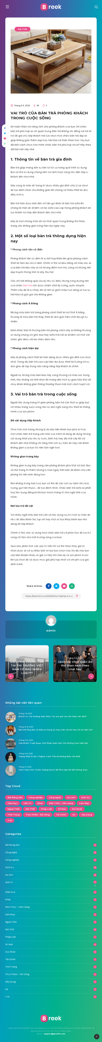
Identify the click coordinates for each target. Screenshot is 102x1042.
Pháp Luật (46, 809)
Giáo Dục (12, 803)
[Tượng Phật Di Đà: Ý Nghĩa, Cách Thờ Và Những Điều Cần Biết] (10, 757)
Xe (73, 814)
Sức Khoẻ (77, 809)
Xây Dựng (86, 814)
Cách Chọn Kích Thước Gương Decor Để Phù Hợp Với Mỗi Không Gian (53, 770)
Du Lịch (71, 797)
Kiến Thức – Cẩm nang (17, 907)
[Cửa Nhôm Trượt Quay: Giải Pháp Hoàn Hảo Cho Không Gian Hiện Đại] (10, 744)
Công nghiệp (36, 797)
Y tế (10, 820)
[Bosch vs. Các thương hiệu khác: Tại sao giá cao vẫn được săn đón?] (10, 717)
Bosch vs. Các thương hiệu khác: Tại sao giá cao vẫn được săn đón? (53, 716)
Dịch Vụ (85, 797)
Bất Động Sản (15, 797)
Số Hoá (62, 809)
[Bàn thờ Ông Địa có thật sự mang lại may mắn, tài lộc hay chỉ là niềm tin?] (10, 730)
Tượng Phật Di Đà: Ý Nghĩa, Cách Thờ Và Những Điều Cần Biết (49, 756)
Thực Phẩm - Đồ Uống (38, 814)
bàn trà (28, 285)
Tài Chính (61, 814)
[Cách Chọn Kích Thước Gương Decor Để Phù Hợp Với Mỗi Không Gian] (10, 770)
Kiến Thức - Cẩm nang (61, 803)
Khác (40, 803)
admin (51, 630)
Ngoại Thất (14, 809)
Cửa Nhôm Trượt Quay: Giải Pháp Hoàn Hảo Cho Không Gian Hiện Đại (53, 743)
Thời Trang (14, 814)
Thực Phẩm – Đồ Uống (17, 974)
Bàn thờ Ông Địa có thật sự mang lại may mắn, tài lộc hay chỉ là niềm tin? (56, 730)
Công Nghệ (55, 797)
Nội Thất (22, 29)
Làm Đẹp (84, 803)
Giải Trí (27, 803)
